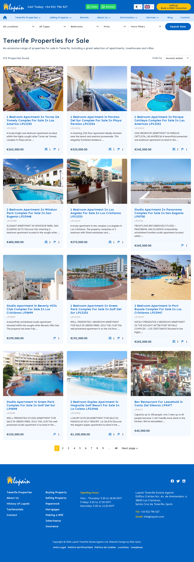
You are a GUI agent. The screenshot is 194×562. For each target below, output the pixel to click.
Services (151, 17)
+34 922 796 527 (48, 7)
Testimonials (15, 509)
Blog (170, 17)
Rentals (84, 17)
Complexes (137, 547)
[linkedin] (184, 481)
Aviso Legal (59, 547)
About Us (102, 17)
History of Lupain (18, 503)
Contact (185, 17)
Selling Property (59, 17)
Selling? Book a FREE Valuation (174, 7)
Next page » (130, 448)
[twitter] (178, 481)
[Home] (13, 6)
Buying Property (56, 492)
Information (127, 17)
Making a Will (54, 515)
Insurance (51, 526)
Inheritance (53, 520)
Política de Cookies (105, 547)
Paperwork (52, 503)
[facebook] (172, 481)
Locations (123, 547)
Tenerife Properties (26, 17)
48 (116, 448)
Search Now (178, 26)
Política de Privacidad (80, 547)
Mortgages (52, 509)
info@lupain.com (154, 516)
